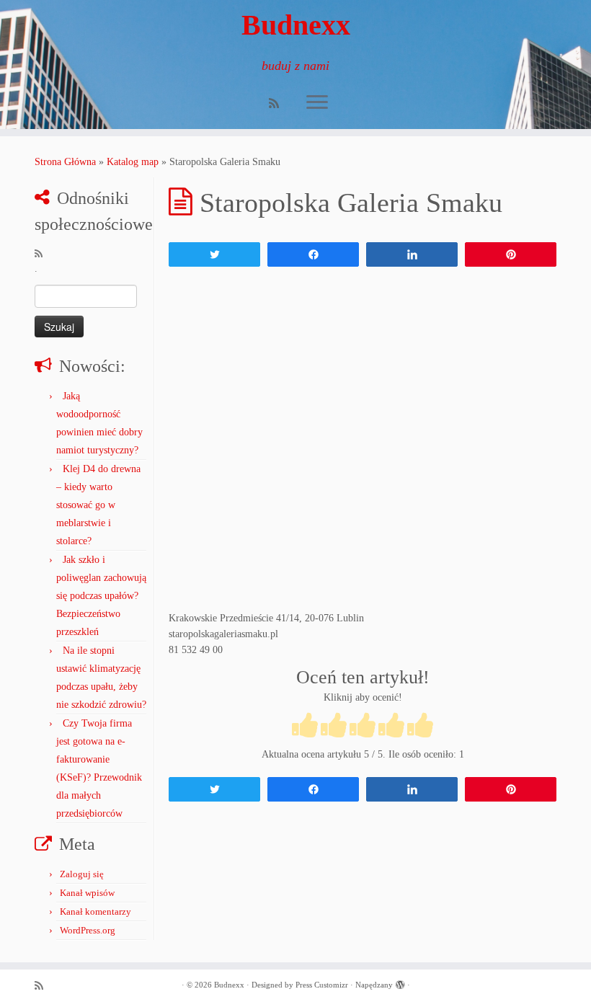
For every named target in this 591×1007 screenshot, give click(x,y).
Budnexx (295, 25)
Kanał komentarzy (95, 911)
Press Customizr (322, 984)
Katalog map (133, 161)
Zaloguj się (82, 874)
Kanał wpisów (87, 892)
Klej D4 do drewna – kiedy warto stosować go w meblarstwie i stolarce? (98, 504)
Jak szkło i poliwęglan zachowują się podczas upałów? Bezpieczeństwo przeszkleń (101, 595)
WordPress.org (87, 930)
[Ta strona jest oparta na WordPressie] (400, 982)
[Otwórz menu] (317, 103)
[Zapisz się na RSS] (278, 104)
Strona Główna (65, 161)
